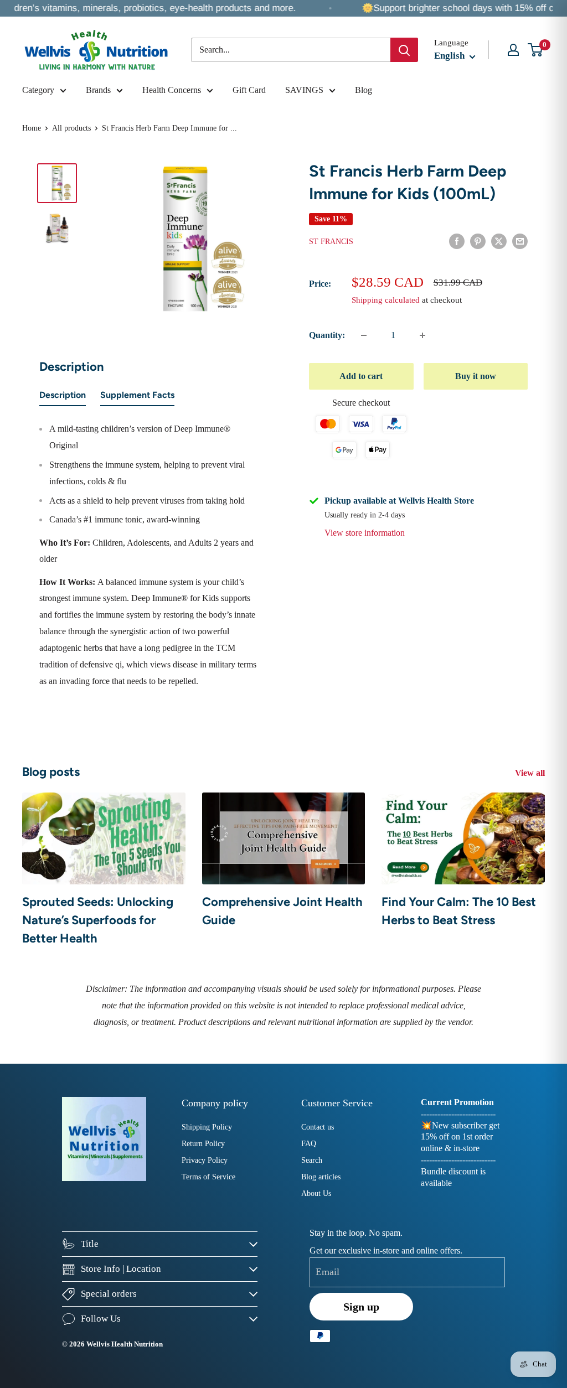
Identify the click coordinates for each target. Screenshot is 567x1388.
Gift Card (249, 90)
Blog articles (321, 1177)
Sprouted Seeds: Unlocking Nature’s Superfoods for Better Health (97, 920)
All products (71, 128)
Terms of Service (208, 1177)
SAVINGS (304, 90)
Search (311, 1160)
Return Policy (203, 1144)
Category (38, 90)
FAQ (308, 1144)
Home (31, 128)
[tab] (62, 397)
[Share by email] (520, 240)
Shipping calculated (386, 300)
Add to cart (361, 376)
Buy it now (475, 376)
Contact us (317, 1127)
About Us (316, 1193)
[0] (536, 49)
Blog (363, 90)
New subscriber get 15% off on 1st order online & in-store (460, 1137)
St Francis (331, 241)
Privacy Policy (205, 1160)
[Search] (404, 50)
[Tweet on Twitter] (499, 240)
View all (531, 773)
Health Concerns (171, 90)
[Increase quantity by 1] (422, 335)
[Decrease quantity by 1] (363, 335)
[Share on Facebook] (457, 240)
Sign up (361, 1307)
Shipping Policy (207, 1127)
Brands (98, 90)
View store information (364, 532)
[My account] (513, 50)
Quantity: (327, 335)
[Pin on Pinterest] (478, 240)
